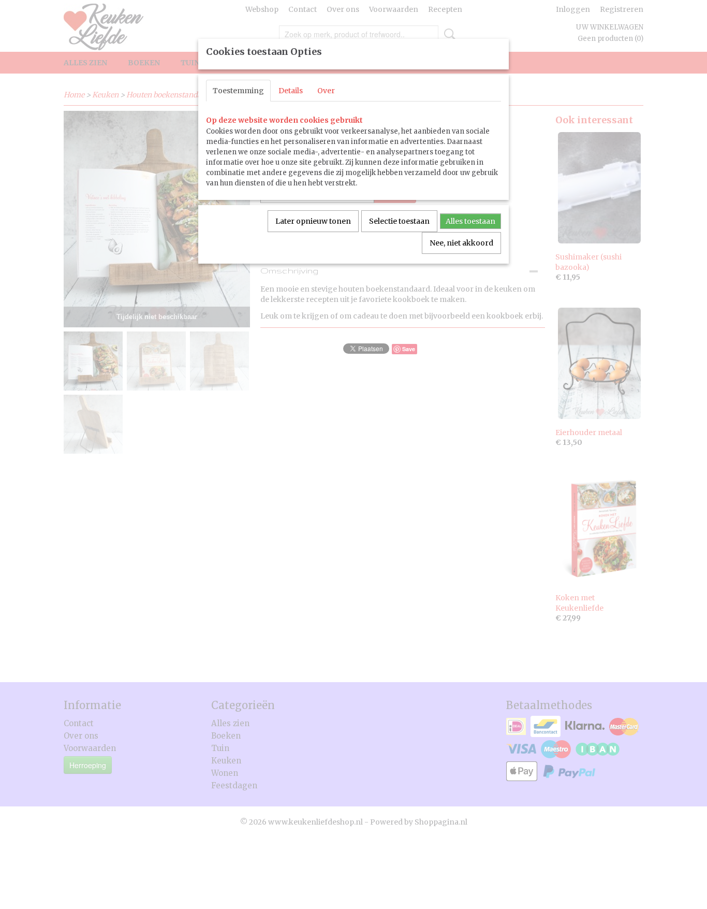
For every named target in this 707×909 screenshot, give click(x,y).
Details (290, 90)
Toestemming (238, 90)
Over (326, 90)
